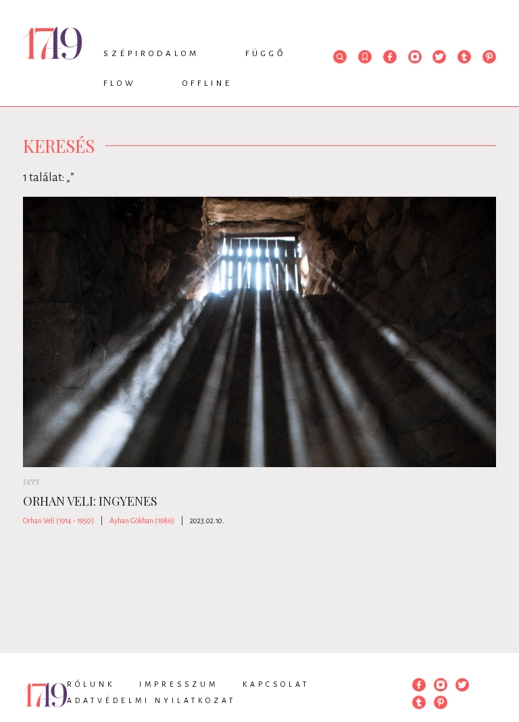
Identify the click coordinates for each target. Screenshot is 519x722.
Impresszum (178, 684)
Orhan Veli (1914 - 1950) (58, 520)
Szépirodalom (151, 53)
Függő (265, 53)
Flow (120, 83)
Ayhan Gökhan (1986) (141, 520)
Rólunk (91, 684)
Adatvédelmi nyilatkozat (151, 700)
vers (31, 481)
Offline (207, 83)
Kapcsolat (276, 684)
